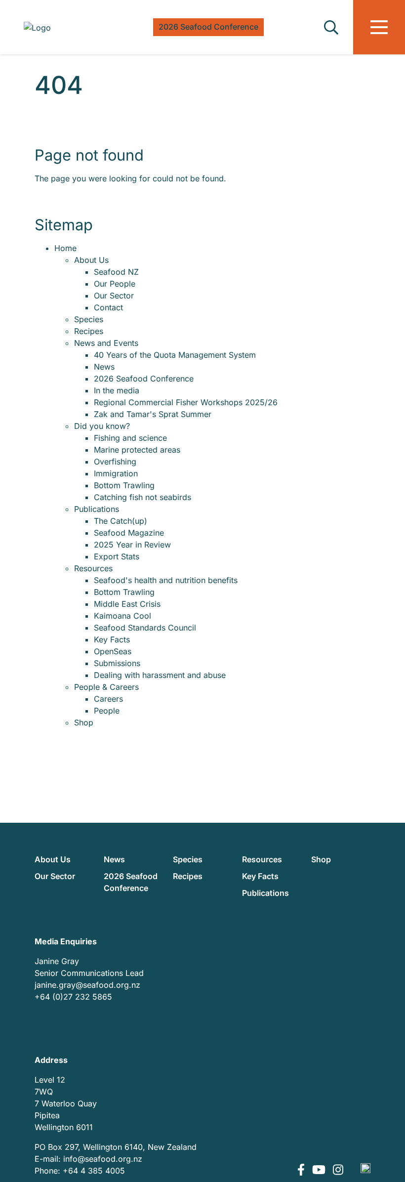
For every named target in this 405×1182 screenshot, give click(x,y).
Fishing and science (130, 438)
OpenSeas (112, 651)
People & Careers (106, 687)
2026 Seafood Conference (144, 378)
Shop (83, 722)
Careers (108, 699)
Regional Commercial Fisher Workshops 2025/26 (186, 402)
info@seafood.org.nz (102, 1159)
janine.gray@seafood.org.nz (87, 985)
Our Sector (114, 295)
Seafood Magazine (129, 533)
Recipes (88, 331)
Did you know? (102, 426)
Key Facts (112, 639)
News (104, 367)
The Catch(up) (120, 521)
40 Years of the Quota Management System (175, 355)
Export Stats (116, 556)
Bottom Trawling (124, 485)
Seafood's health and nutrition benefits (166, 580)
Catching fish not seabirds (142, 497)
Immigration (116, 473)
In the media (116, 390)
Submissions (117, 663)
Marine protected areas (137, 450)
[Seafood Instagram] (338, 1171)
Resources (93, 568)
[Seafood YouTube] (320, 1171)
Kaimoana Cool (122, 616)
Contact (108, 307)
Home (65, 248)
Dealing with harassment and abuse (160, 675)
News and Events (106, 343)
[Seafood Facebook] (302, 1171)
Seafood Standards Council (145, 628)
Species (88, 319)
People (107, 711)
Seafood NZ (116, 272)
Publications (96, 509)
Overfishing (115, 461)
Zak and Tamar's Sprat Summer (152, 414)
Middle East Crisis (127, 604)
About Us (91, 260)
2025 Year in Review (132, 544)
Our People (114, 284)
